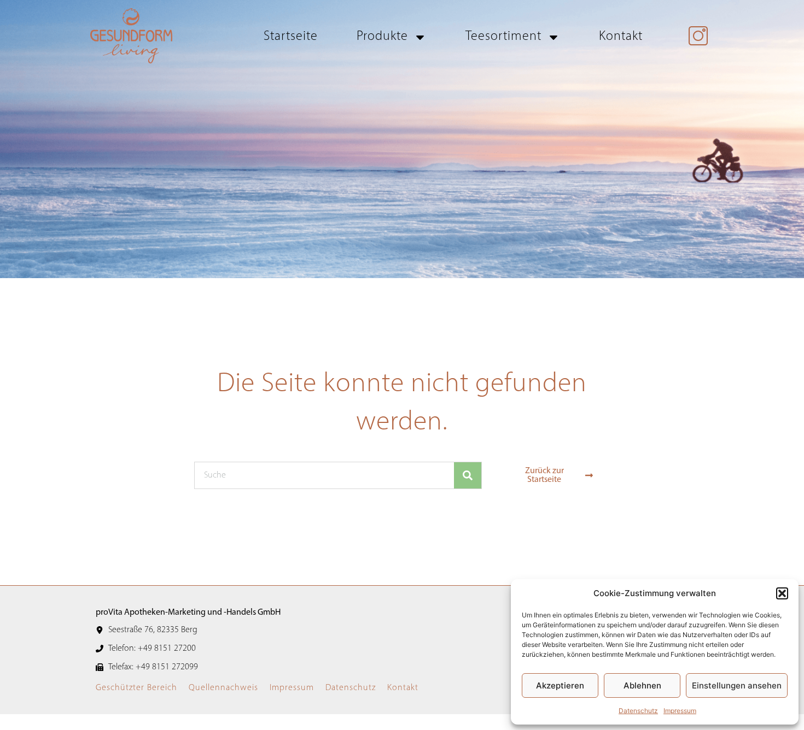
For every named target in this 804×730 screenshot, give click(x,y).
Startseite (291, 36)
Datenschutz (638, 711)
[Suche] (467, 475)
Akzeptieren (560, 685)
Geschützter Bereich (136, 688)
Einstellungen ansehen (737, 685)
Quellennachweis (223, 688)
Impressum (679, 711)
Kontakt (621, 36)
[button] (782, 593)
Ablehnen (642, 685)
